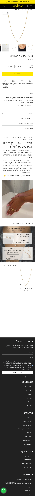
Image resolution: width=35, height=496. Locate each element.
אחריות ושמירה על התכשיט (26, 123)
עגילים (30, 394)
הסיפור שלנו (28, 456)
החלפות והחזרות (29, 128)
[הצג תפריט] (31, 6)
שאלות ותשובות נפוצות (21, 223)
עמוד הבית (30, 9)
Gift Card (29, 406)
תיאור (31, 94)
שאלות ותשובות (27, 425)
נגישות (30, 495)
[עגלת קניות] (4, 6)
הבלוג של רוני (28, 467)
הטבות (30, 487)
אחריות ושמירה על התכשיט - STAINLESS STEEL (18, 483)
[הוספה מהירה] (20, 284)
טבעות (30, 402)
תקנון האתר (28, 437)
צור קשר (29, 433)
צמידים (30, 398)
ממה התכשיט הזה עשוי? (27, 118)
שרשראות (29, 390)
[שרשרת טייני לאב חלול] (25, 277)
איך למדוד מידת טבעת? (25, 429)
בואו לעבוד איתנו (27, 464)
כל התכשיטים (28, 386)
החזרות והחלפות (27, 421)
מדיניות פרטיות (27, 440)
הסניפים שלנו (28, 460)
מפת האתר (28, 491)
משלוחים (31, 114)
